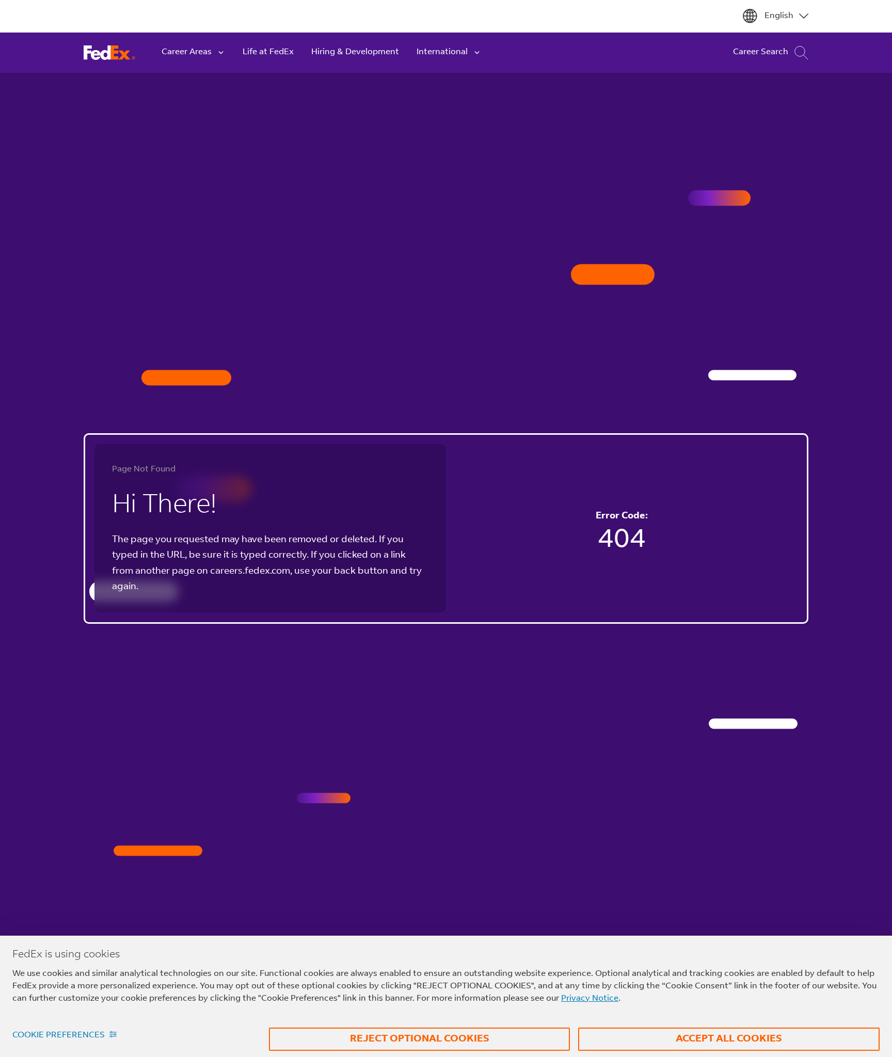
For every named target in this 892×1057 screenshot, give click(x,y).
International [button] (442, 52)
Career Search (760, 52)
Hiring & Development (355, 52)
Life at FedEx (268, 52)
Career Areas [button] (187, 52)
